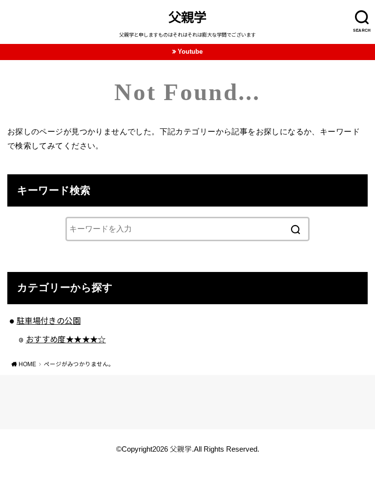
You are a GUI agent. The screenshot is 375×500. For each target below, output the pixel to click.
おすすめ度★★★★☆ (66, 339)
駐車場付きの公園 (49, 320)
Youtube (190, 51)
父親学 (187, 17)
